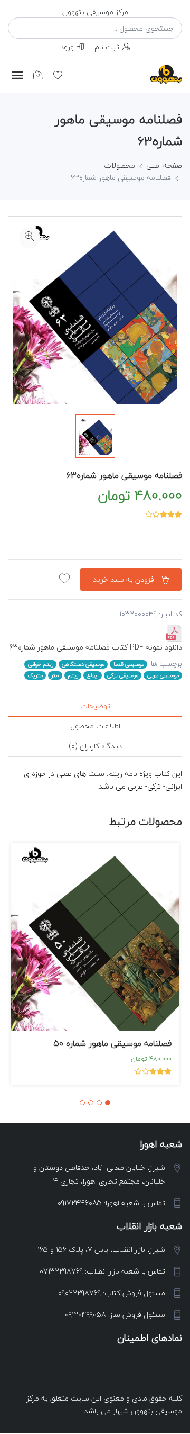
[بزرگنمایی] (29, 237)
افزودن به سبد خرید (125, 579)
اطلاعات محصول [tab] (95, 726)
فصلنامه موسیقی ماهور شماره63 (124, 475)
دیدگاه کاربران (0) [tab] (95, 746)
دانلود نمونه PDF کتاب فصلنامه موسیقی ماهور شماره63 (96, 647)
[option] (95, 436)
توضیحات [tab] (95, 706)
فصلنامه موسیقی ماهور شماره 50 (112, 1043)
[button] (107, 1102)
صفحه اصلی (164, 165)
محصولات (119, 165)
